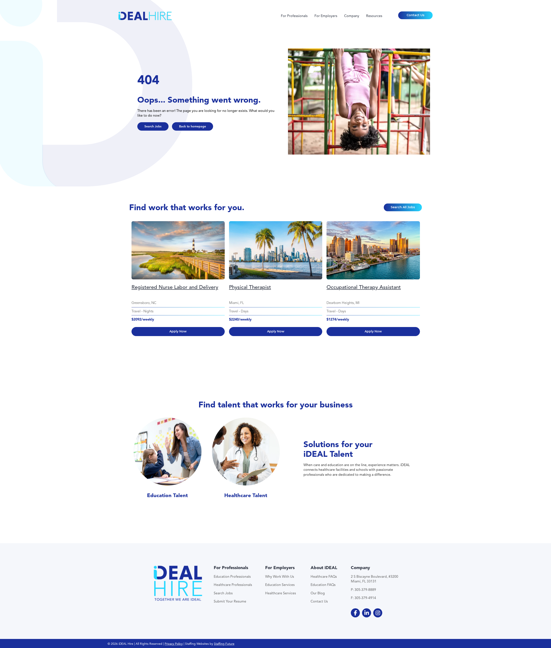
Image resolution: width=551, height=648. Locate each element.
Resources (374, 16)
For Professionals (294, 16)
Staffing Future (224, 644)
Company (351, 16)
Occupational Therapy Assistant (364, 287)
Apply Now (178, 331)
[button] (415, 15)
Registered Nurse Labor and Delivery (175, 287)
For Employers (325, 16)
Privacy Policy (174, 644)
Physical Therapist (250, 287)
